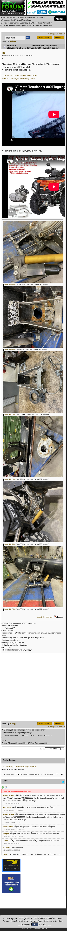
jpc (3, 52)
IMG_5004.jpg (9, 284)
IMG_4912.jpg (9, 479)
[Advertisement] (33, 687)
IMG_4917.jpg (9, 609)
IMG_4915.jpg (9, 544)
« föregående (53, 34)
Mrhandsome (8, 795)
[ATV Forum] (13, 14)
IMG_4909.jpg (9, 349)
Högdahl (6, 847)
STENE (31, 23)
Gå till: (42, 749)
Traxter (5, 841)
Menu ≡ (60, 18)
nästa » (62, 34)
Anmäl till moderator (45, 617)
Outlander (23, 23)
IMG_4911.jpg (9, 414)
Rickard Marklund (43, 23)
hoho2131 (7, 807)
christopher (8, 827)
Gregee (6, 834)
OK (35, 924)
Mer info (42, 924)
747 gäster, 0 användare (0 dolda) (19, 766)
